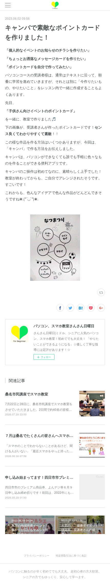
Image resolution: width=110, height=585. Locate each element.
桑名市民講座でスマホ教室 (26, 393)
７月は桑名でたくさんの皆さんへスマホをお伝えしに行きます (55, 435)
